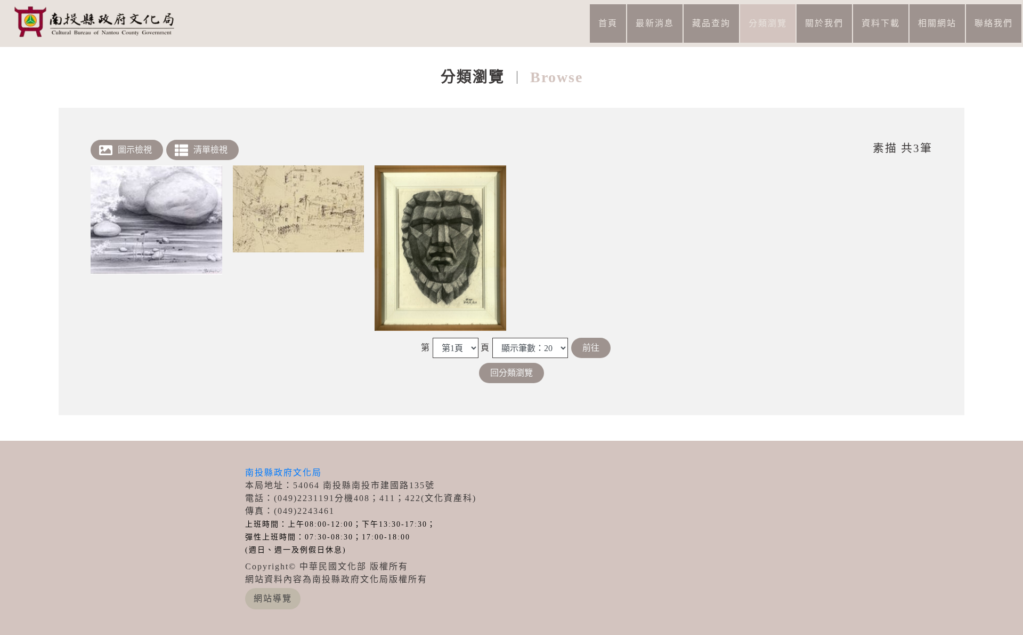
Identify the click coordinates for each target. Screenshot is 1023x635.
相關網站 (937, 23)
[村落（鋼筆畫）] (298, 208)
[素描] (156, 220)
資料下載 (881, 23)
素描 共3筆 (902, 148)
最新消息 (655, 23)
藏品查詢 (711, 23)
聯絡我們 (994, 23)
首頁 (608, 23)
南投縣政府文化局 (283, 472)
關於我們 (824, 23)
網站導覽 (273, 598)
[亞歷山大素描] (440, 248)
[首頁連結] (98, 21)
